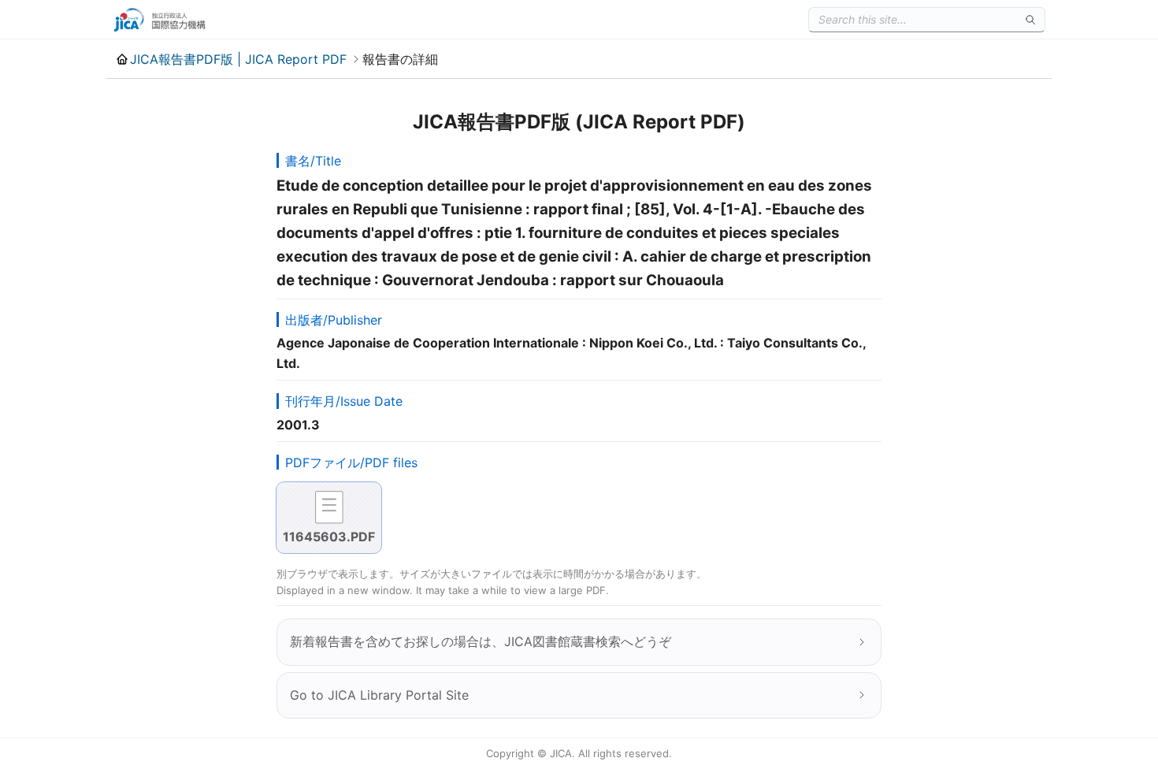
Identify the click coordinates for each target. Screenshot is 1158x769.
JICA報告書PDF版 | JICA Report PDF (238, 59)
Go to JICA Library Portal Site (379, 695)
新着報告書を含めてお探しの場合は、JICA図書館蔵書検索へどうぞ (480, 641)
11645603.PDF (329, 536)
